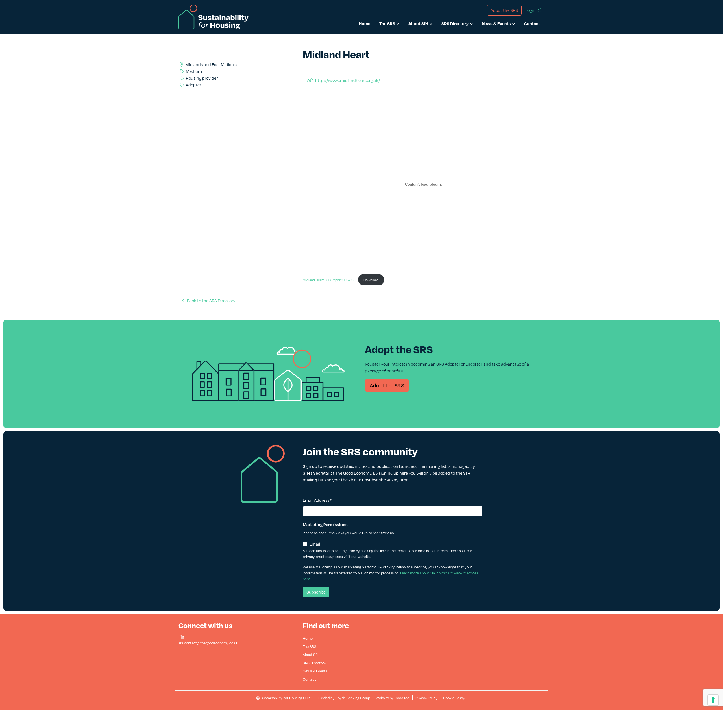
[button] (182, 637)
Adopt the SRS (387, 385)
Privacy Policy (426, 697)
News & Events (496, 23)
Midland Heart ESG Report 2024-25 (329, 279)
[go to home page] (213, 16)
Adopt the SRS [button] (504, 10)
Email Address (317, 500)
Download (371, 279)
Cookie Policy (454, 697)
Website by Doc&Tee (393, 697)
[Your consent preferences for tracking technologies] (713, 700)
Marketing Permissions (325, 524)
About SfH (418, 23)
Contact (532, 23)
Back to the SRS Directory (210, 300)
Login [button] (530, 10)
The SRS (387, 23)
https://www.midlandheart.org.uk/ (347, 80)
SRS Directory (455, 23)
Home (364, 23)
